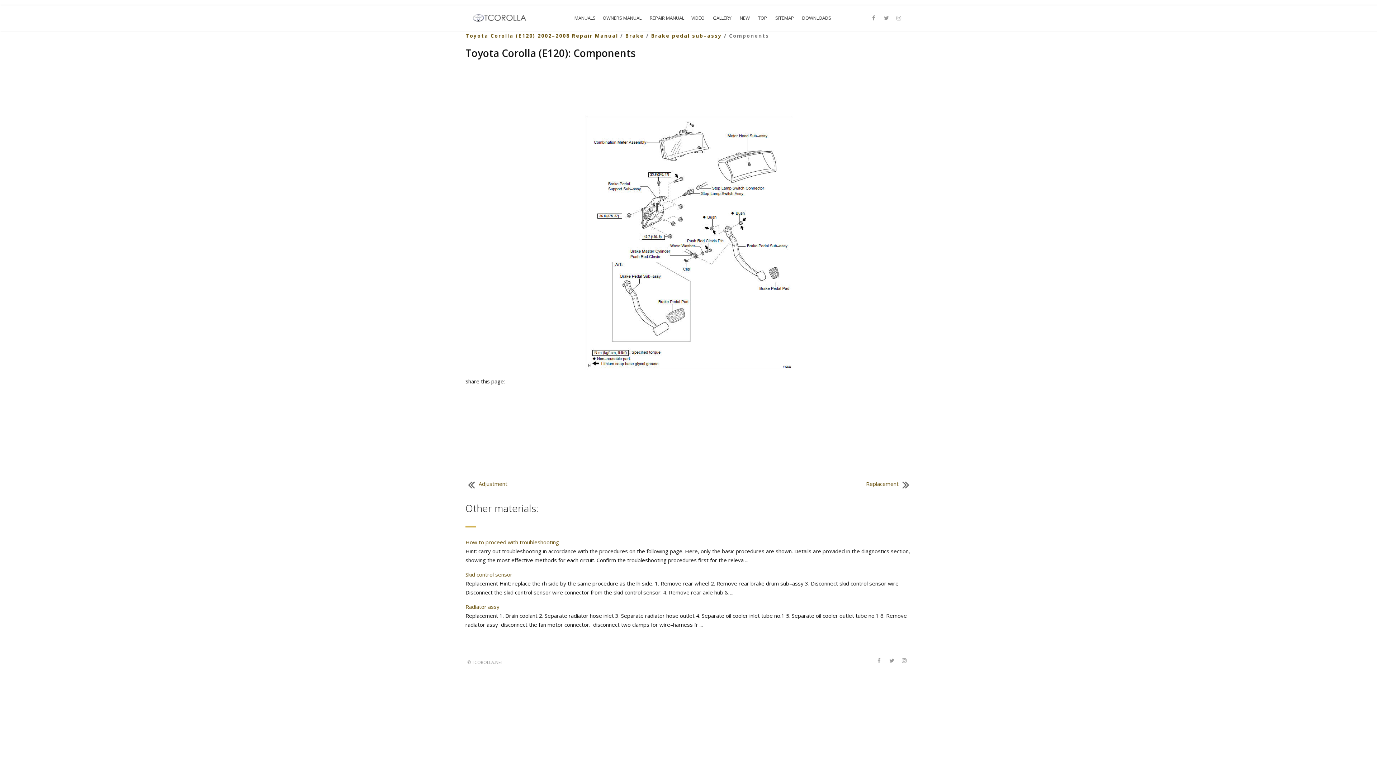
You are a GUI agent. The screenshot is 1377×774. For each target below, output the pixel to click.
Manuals (585, 18)
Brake (634, 35)
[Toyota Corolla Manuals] (503, 17)
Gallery (722, 18)
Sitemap (784, 18)
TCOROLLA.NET (487, 662)
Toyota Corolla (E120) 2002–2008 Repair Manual (541, 35)
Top (762, 18)
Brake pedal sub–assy (686, 35)
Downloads (816, 18)
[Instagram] (899, 18)
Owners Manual (622, 18)
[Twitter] (886, 18)
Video (698, 18)
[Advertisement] (688, 88)
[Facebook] (874, 18)
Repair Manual (667, 18)
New (745, 18)
